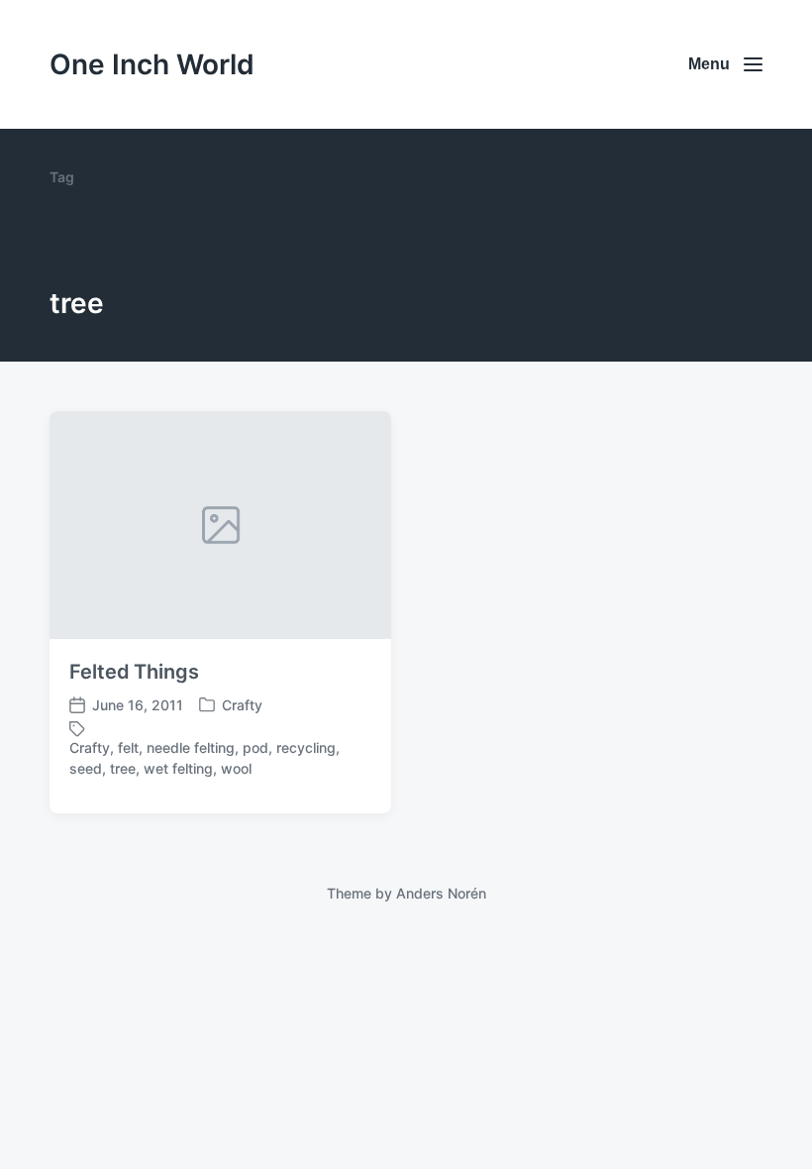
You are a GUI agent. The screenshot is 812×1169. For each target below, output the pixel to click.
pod (255, 747)
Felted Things (134, 672)
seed (85, 768)
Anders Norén (441, 893)
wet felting (178, 768)
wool (236, 768)
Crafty (242, 704)
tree (123, 768)
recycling (306, 747)
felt (128, 747)
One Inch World (152, 64)
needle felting (191, 747)
